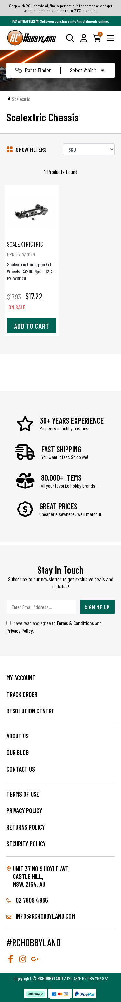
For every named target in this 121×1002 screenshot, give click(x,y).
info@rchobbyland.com (45, 916)
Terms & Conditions (75, 623)
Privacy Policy (19, 630)
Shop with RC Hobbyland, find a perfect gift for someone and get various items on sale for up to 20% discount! (60, 8)
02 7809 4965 (31, 900)
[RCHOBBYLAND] (31, 38)
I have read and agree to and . (54, 627)
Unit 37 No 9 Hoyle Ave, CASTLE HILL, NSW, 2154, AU (41, 876)
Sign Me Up (97, 607)
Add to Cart (31, 326)
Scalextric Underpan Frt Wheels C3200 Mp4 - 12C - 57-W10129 (31, 260)
